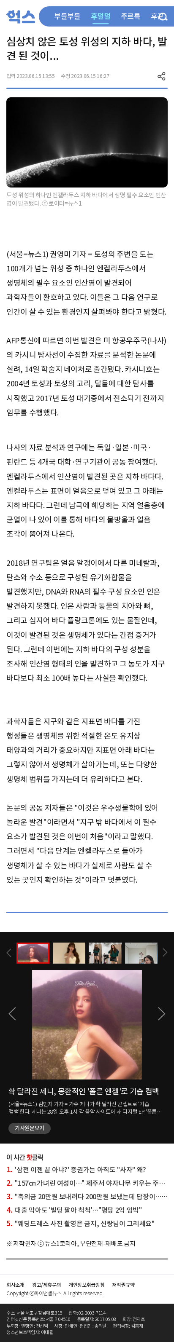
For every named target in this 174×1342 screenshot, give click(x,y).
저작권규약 (123, 1285)
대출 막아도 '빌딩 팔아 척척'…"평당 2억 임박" (74, 1210)
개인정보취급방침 (86, 1285)
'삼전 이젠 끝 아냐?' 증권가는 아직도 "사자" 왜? (76, 1169)
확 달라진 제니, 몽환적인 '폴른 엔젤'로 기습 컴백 (83, 1091)
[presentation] (8, 952)
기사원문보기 (29, 1128)
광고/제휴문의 (46, 1285)
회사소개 (15, 1285)
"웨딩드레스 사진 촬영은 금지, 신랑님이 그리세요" (80, 1223)
